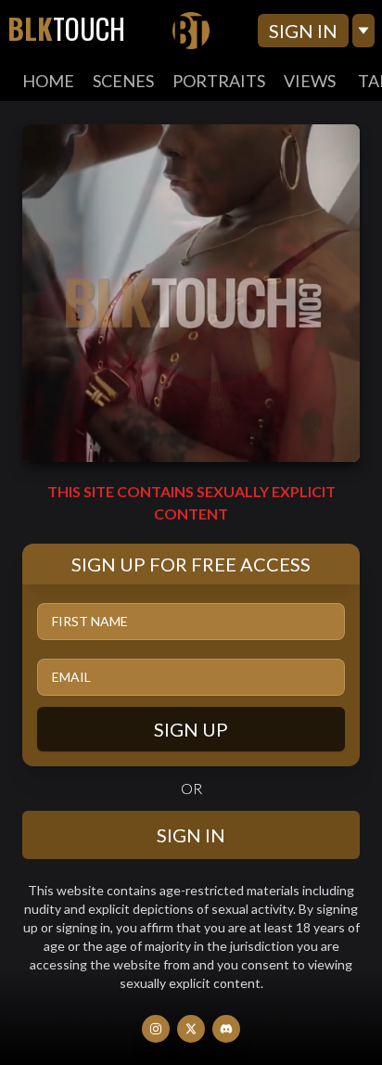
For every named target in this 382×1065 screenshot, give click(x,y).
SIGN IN (303, 30)
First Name (90, 621)
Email (71, 677)
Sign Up (191, 729)
